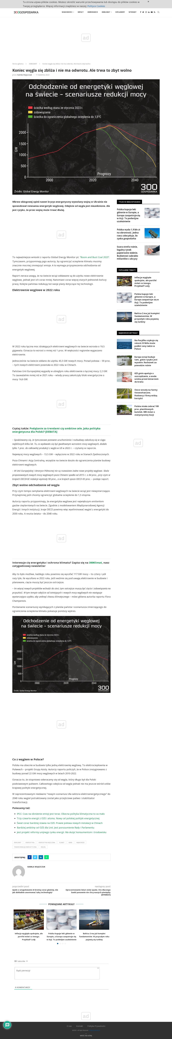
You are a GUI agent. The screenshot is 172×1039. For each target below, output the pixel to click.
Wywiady (132, 12)
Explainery (120, 12)
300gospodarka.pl (94, 1030)
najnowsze (80, 842)
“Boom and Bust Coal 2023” (94, 257)
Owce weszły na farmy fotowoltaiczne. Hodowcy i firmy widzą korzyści (145, 394)
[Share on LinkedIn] (41, 857)
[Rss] (154, 12)
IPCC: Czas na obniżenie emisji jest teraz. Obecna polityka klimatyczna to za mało (61, 813)
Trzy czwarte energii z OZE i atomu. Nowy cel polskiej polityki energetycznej (58, 818)
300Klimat (106, 12)
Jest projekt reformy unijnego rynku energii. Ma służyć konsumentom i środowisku (61, 832)
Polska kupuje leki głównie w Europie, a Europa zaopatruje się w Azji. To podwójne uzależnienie (61, 936)
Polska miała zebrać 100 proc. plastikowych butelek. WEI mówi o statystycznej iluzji (146, 410)
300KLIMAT (33, 64)
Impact (81, 12)
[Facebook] (140, 12)
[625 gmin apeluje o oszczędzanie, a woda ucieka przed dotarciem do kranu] (124, 377)
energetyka (30, 842)
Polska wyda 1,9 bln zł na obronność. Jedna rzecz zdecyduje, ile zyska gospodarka (128, 234)
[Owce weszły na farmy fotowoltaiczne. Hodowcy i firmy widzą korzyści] (124, 393)
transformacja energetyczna (25, 847)
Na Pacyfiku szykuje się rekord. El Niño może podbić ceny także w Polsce (146, 344)
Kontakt (79, 1026)
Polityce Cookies (96, 6)
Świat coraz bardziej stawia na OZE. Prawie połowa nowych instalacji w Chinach (59, 823)
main (70, 842)
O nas (69, 1026)
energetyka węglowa (47, 842)
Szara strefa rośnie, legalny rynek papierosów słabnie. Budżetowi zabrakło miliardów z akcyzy (127, 252)
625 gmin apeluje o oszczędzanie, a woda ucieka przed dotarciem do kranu (146, 377)
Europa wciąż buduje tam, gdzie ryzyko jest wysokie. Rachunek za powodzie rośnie (145, 361)
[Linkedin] (149, 12)
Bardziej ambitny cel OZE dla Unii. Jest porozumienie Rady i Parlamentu (55, 827)
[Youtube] (152, 12)
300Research (92, 12)
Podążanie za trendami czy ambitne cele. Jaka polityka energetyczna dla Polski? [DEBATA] (56, 430)
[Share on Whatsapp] (46, 857)
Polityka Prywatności (96, 1026)
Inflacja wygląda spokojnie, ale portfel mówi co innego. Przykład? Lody (29, 936)
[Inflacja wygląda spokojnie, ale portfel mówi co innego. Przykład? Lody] (29, 919)
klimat (61, 842)
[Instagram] (146, 12)
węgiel (43, 847)
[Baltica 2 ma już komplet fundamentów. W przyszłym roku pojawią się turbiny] (94, 919)
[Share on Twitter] (35, 857)
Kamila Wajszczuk (24, 75)
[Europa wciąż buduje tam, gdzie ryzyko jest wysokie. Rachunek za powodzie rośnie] (124, 361)
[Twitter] (143, 12)
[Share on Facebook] (30, 857)
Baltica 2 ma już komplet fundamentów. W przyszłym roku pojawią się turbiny (94, 936)
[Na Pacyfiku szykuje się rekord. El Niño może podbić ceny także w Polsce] (124, 344)
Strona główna (17, 64)
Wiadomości (67, 12)
